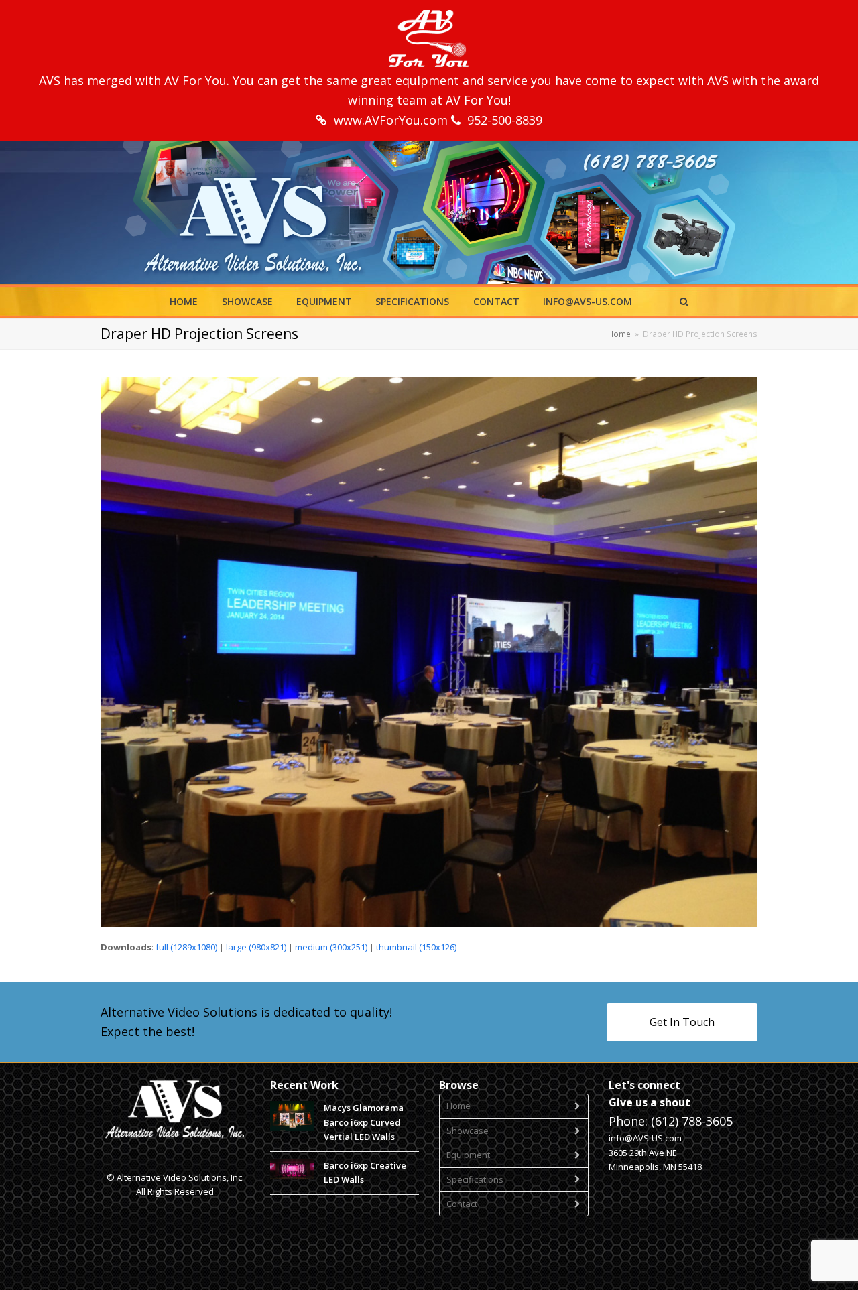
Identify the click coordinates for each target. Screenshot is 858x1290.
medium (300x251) (331, 947)
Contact (461, 1204)
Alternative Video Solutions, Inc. (180, 1177)
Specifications (474, 1179)
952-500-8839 (504, 120)
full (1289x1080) (186, 947)
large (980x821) (256, 947)
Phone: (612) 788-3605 (671, 1121)
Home (458, 1106)
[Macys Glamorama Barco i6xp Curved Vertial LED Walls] (292, 1116)
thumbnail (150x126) (416, 947)
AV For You (195, 80)
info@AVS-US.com (645, 1138)
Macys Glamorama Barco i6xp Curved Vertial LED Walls (364, 1122)
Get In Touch (682, 1022)
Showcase (467, 1130)
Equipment (468, 1155)
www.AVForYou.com (392, 120)
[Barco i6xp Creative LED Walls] (292, 1169)
